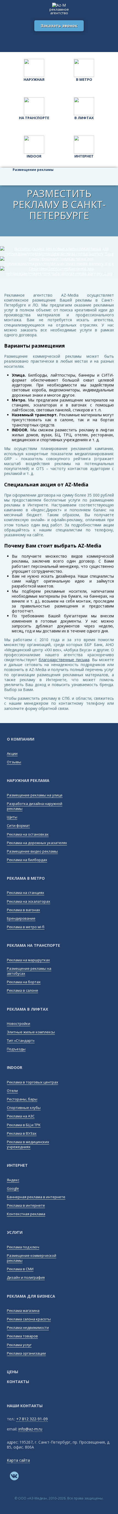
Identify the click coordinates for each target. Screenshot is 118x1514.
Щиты (12, 817)
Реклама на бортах (24, 981)
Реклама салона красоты (29, 1319)
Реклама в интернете (26, 1205)
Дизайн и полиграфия (26, 1277)
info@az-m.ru (30, 1429)
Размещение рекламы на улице (35, 795)
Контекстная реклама (26, 1213)
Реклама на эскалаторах (28, 901)
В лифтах (84, 117)
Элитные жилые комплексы (31, 1032)
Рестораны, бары (22, 1099)
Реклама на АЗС (21, 1116)
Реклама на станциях (25, 892)
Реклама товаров (22, 1336)
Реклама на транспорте (33, 945)
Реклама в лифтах (27, 1009)
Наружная (34, 79)
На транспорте (34, 117)
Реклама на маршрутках (28, 959)
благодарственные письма (64, 659)
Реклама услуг (19, 1344)
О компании (20, 739)
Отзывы (14, 761)
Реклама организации (26, 1353)
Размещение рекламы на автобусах (29, 971)
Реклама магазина (23, 1310)
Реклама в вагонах (23, 909)
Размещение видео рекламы (32, 851)
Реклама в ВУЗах (21, 1133)
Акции (12, 753)
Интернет (84, 156)
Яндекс (13, 1179)
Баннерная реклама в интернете (36, 1196)
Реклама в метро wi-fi (25, 926)
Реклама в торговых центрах (32, 1082)
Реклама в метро (26, 878)
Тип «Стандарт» (21, 1040)
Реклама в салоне (22, 990)
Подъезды (16, 1048)
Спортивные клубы (24, 1107)
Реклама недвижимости (28, 1327)
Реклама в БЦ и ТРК (24, 1124)
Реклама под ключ (23, 1247)
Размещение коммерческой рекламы (31, 1258)
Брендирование (21, 918)
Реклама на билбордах (27, 859)
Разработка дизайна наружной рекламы (34, 806)
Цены (12, 1371)
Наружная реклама (28, 780)
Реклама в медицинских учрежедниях (28, 1144)
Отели (12, 1090)
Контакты (18, 1381)
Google (13, 1188)
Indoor (34, 156)
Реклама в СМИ (20, 1268)
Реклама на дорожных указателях (37, 842)
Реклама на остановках (28, 834)
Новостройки (18, 1023)
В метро (84, 79)
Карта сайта (18, 1460)
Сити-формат (18, 825)
